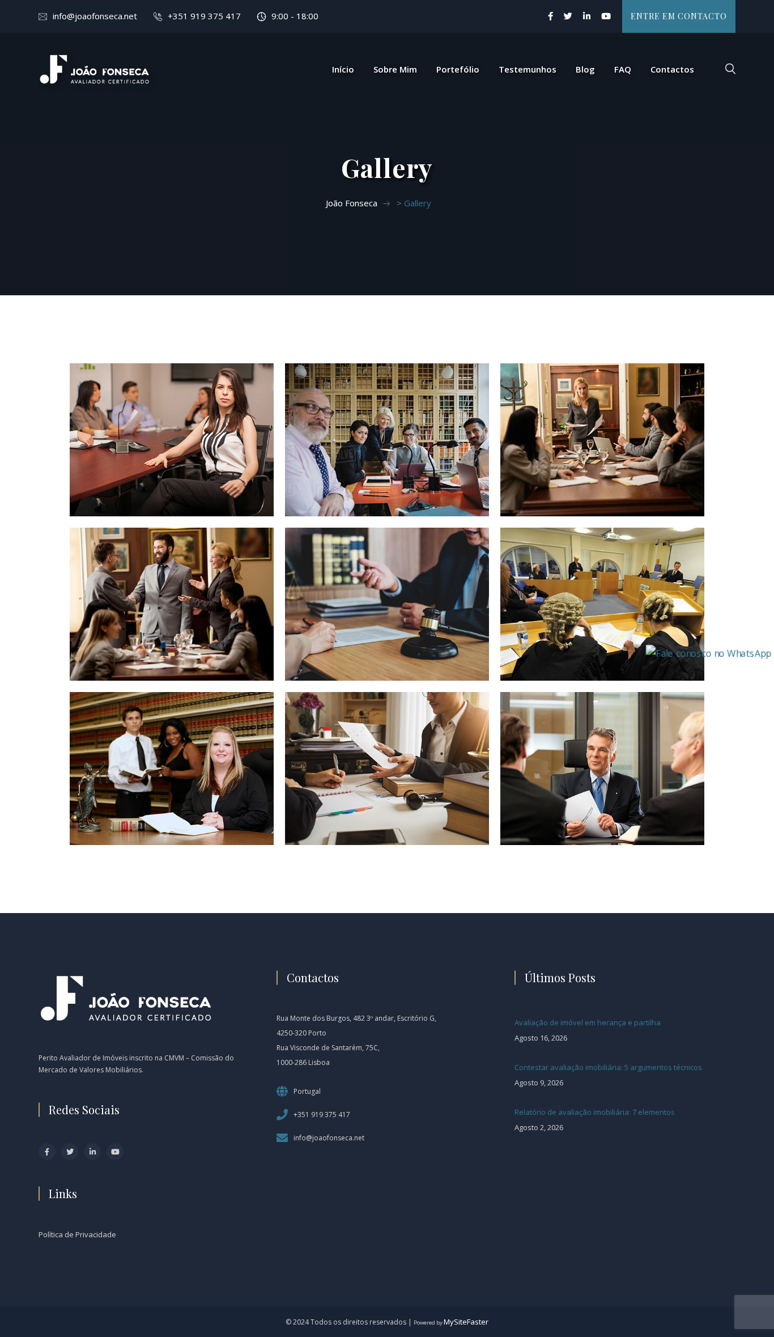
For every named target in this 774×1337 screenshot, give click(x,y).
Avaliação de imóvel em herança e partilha (587, 1022)
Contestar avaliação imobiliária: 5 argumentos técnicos (608, 1067)
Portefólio (457, 69)
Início (343, 69)
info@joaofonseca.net (95, 16)
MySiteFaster (466, 1322)
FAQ (622, 69)
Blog (585, 69)
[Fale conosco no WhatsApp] (709, 651)
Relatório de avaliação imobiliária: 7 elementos (594, 1112)
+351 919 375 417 (204, 16)
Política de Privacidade (77, 1234)
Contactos (672, 69)
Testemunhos (527, 69)
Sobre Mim (395, 69)
